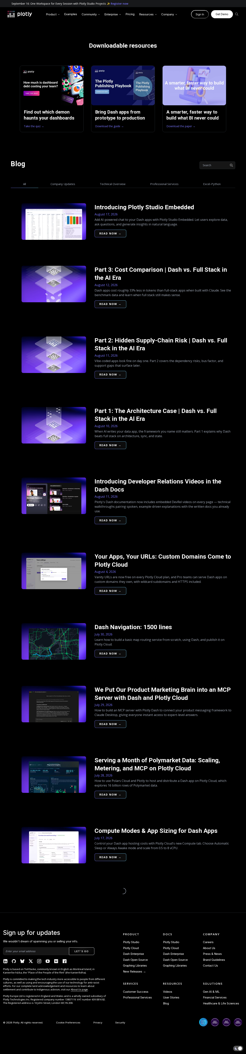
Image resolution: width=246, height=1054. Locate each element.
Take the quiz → (34, 126)
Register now (119, 3)
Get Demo (222, 14)
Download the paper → (180, 126)
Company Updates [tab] (63, 184)
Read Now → (110, 233)
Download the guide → (109, 126)
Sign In (200, 14)
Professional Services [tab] (164, 184)
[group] (53, 14)
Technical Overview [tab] (112, 184)
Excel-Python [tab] (212, 184)
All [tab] (24, 184)
